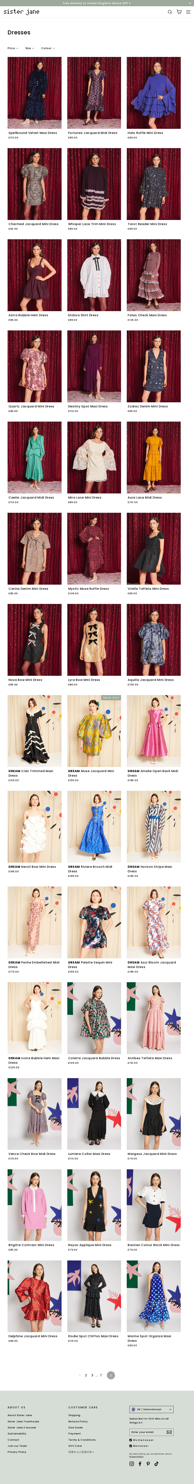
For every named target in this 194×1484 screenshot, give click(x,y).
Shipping (74, 1415)
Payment (74, 1433)
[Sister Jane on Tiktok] (156, 1463)
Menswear (141, 1446)
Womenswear (143, 1440)
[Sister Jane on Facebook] (140, 1463)
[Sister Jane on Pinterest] (148, 1463)
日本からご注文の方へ (81, 1452)
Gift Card (74, 1446)
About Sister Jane (20, 1415)
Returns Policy (78, 1421)
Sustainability (17, 1433)
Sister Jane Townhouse (23, 1421)
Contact (13, 1440)
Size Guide (75, 1427)
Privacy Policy (17, 1452)
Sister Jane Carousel (22, 1427)
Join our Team (17, 1446)
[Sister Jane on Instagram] (131, 1463)
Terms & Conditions (82, 1440)
